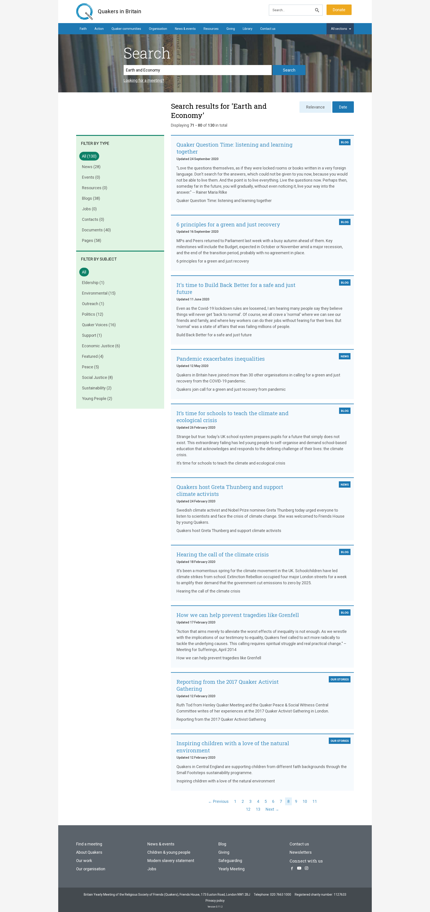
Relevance (315, 107)
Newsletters (301, 852)
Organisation (158, 28)
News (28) (91, 166)
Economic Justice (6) (101, 345)
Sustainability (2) (97, 388)
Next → (272, 809)
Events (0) (91, 177)
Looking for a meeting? (144, 80)
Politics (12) (92, 314)
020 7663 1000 (280, 894)
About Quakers (89, 852)
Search (289, 70)
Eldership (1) (93, 282)
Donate (339, 9)
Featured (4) (92, 356)
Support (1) (92, 335)
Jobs (151, 868)
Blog (222, 844)
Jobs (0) (89, 208)
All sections (339, 28)
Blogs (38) (91, 198)
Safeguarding (230, 860)
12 (248, 809)
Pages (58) (91, 240)
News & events (185, 28)
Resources (211, 28)
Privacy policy (215, 900)
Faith (83, 28)
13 (258, 809)
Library (247, 28)
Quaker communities (126, 28)
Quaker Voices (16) (99, 324)
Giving (230, 28)
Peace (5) (90, 367)
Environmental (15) (99, 293)
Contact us (267, 28)
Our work (84, 860)
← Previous (218, 801)
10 (305, 801)
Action (99, 28)
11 (314, 801)
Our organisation (90, 868)
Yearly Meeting (231, 868)
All (84, 272)
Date (343, 107)
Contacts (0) (93, 219)
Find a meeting (89, 844)
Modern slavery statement (170, 860)
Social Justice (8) (97, 377)
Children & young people (168, 852)
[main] (215, 424)
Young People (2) (97, 398)
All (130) (89, 156)
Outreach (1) (93, 303)
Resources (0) (94, 187)
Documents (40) (96, 230)
